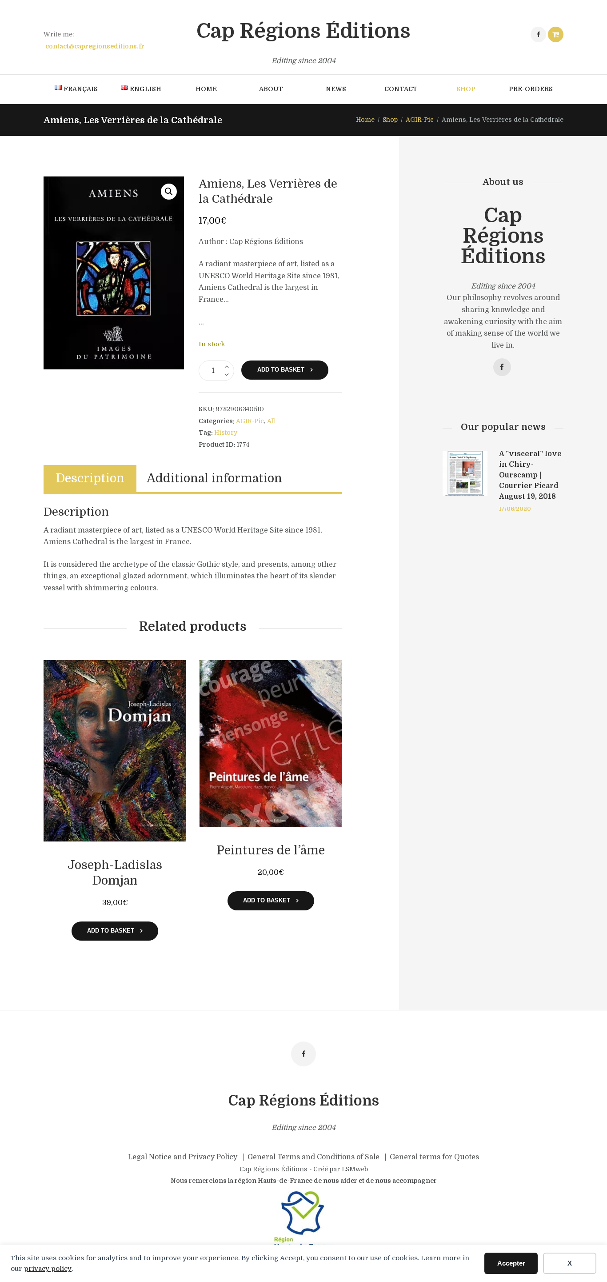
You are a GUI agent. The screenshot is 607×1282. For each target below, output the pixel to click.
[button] (169, 192)
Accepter (511, 1263)
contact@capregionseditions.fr (94, 46)
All (271, 421)
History (225, 432)
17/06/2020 (515, 509)
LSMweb (355, 1169)
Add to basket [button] (110, 930)
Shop (390, 119)
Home (365, 119)
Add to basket (280, 369)
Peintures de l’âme (271, 850)
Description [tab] (90, 478)
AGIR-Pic (420, 119)
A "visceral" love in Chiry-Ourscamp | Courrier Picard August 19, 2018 (530, 475)
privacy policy (48, 1269)
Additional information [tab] (214, 478)
